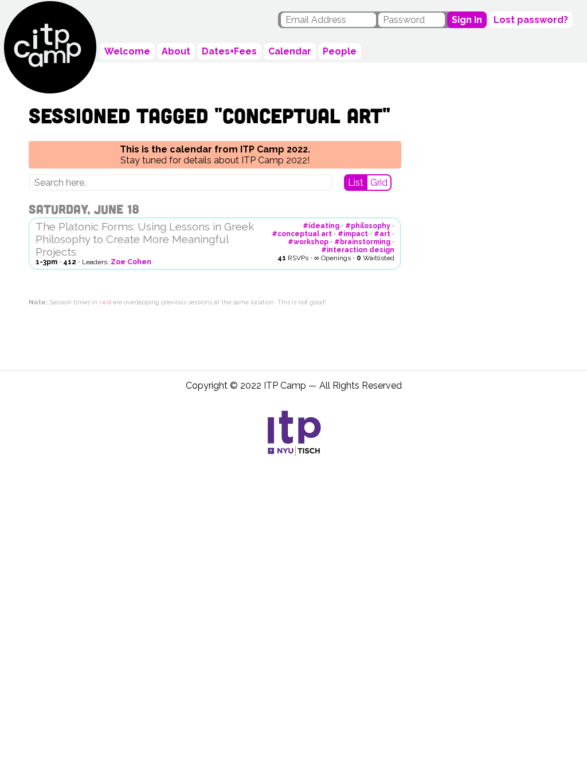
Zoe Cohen (131, 262)
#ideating (321, 226)
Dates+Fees (229, 51)
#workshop (308, 242)
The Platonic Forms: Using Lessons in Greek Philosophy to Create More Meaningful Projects (145, 239)
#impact (353, 234)
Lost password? (531, 19)
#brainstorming (362, 242)
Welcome (127, 51)
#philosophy (367, 226)
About (176, 51)
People (340, 51)
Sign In (467, 19)
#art (382, 234)
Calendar (289, 51)
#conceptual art (302, 234)
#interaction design (357, 250)
